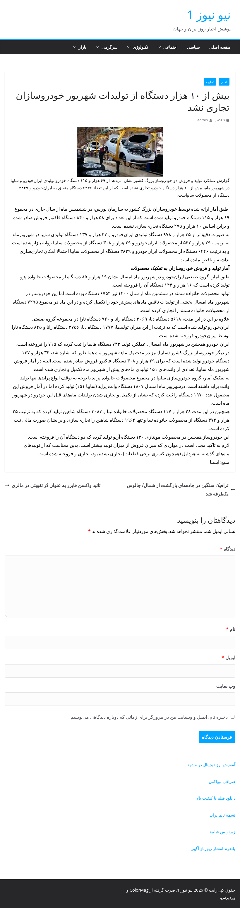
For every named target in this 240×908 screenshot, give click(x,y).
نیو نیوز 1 (209, 14)
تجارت (210, 82)
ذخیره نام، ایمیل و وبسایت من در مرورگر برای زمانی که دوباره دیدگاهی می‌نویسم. (149, 717)
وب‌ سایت (225, 686)
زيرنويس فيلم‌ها (221, 831)
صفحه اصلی (220, 47)
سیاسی (193, 47)
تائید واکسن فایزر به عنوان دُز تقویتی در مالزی (56, 485)
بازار (82, 47)
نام (230, 629)
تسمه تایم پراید (222, 815)
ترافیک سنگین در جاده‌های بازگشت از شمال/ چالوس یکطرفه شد (177, 489)
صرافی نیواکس (222, 781)
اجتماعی (170, 47)
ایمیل (228, 657)
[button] (160, 47)
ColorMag (139, 890)
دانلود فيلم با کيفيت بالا (215, 798)
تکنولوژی (140, 47)
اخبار (224, 82)
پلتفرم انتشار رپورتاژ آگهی (213, 848)
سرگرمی (110, 47)
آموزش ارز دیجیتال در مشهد (211, 764)
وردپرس (228, 897)
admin (202, 119)
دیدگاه (227, 549)
